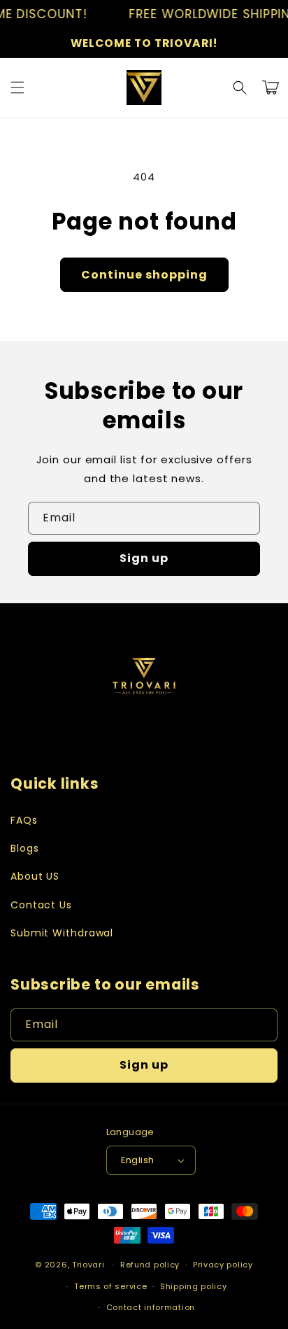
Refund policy (150, 1264)
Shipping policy (193, 1286)
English (137, 1160)
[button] (17, 87)
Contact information (150, 1307)
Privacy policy (223, 1264)
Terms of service (110, 1286)
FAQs (24, 820)
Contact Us (41, 905)
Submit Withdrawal (61, 933)
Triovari (88, 1264)
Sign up (144, 558)
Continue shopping (144, 275)
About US (34, 876)
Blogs (24, 848)
